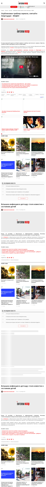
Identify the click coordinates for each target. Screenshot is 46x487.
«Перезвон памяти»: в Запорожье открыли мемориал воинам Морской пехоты (22, 174)
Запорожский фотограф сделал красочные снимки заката (16, 86)
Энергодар (42, 94)
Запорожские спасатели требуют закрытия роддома (14, 249)
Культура (10, 10)
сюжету (19, 52)
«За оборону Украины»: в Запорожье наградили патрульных (37, 174)
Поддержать (14, 6)
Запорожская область (13, 95)
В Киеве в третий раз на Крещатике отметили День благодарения (18, 250)
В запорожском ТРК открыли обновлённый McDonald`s (15, 87)
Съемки (12, 47)
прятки (20, 94)
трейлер (37, 94)
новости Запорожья (14, 259)
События (6, 10)
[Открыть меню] (1, 3)
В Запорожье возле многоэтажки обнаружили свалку (22, 154)
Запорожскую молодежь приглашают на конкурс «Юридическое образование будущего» (7, 174)
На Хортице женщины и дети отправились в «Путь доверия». (37, 154)
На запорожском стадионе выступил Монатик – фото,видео (16, 83)
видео (8, 94)
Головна (2, 10)
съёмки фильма (30, 95)
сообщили (5, 237)
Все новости (23, 198)
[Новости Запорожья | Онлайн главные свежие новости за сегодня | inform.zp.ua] (23, 3)
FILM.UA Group (3, 95)
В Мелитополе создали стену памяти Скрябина (13, 253)
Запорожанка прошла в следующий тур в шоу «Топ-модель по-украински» (20, 85)
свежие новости (24, 95)
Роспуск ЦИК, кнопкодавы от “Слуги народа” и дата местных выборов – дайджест (21, 251)
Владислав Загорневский (8, 19)
